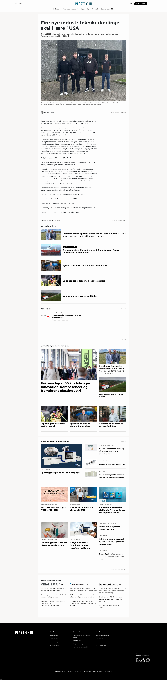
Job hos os (99, 642)
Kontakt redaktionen (102, 635)
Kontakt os (99, 639)
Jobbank (95, 9)
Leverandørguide (107, 9)
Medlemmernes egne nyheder (55, 441)
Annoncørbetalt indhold (80, 647)
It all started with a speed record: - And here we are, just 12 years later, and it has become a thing (112, 591)
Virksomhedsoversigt (70, 9)
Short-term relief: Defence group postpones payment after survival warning (110, 599)
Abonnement (54, 635)
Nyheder (56, 9)
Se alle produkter (55, 645)
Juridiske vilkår (77, 640)
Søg (20, 4)
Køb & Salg (85, 9)
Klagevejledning (78, 644)
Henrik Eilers (50, 112)
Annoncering (54, 642)
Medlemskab (54, 639)
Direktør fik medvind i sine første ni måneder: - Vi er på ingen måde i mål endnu (83, 603)
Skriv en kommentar (119, 221)
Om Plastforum (101, 645)
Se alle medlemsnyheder (118, 570)
